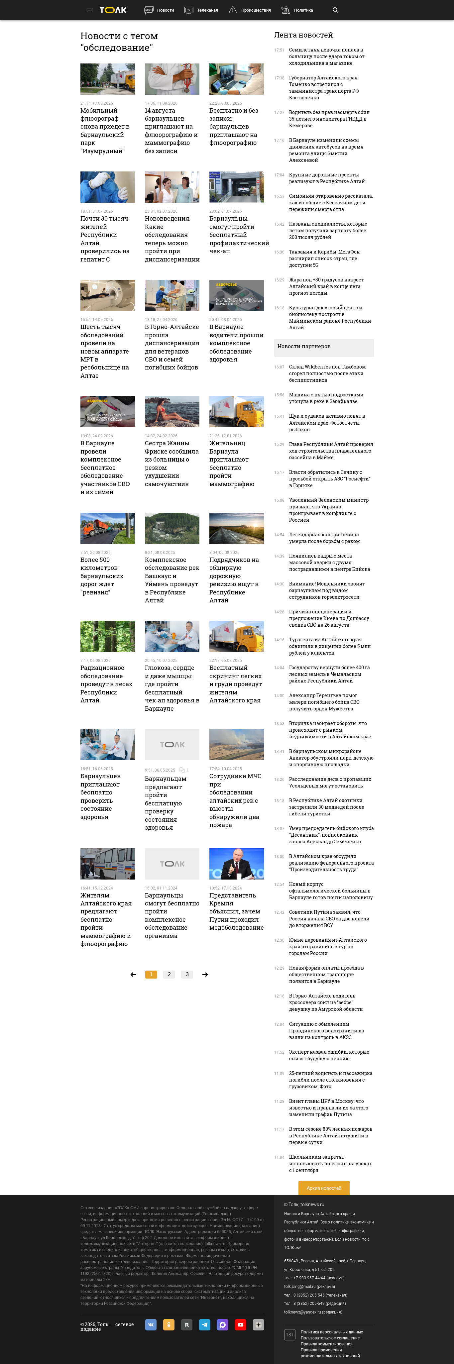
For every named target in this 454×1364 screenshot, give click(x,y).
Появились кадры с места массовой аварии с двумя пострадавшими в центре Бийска (329, 562)
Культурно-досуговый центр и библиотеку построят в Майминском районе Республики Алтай (330, 317)
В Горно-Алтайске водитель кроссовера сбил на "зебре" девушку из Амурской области (326, 1002)
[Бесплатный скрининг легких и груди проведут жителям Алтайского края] (236, 636)
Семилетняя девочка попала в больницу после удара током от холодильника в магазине (327, 56)
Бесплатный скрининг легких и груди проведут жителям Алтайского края (235, 684)
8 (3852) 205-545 (309, 1295)
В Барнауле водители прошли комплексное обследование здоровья (236, 343)
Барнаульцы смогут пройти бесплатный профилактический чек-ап (239, 234)
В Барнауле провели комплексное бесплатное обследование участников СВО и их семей (105, 467)
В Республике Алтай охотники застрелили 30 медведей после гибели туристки (326, 807)
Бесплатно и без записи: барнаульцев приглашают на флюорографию (233, 126)
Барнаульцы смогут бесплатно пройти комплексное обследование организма (172, 915)
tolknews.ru (312, 1204)
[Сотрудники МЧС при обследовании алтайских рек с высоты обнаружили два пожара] (236, 744)
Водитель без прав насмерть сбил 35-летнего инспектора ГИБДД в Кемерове (329, 119)
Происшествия (256, 10)
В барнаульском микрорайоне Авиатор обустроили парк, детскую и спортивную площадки (331, 758)
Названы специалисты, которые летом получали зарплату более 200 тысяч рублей (328, 230)
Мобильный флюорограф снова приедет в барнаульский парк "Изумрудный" (105, 130)
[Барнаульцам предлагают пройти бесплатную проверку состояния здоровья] (172, 744)
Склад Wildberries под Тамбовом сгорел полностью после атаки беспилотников (327, 373)
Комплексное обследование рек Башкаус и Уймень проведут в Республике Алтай (172, 580)
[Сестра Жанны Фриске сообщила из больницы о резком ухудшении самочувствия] (172, 411)
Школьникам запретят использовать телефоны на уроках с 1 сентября (330, 1163)
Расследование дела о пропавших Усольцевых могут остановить (330, 782)
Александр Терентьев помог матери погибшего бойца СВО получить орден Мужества (324, 702)
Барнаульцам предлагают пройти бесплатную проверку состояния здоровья (165, 803)
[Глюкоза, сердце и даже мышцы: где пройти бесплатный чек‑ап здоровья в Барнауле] (172, 636)
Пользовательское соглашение (330, 1338)
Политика (303, 10)
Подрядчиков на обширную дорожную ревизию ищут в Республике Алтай (234, 580)
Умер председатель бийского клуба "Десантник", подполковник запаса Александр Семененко (331, 835)
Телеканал (207, 10)
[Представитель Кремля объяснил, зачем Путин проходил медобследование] (236, 864)
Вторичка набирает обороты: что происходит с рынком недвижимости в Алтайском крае (330, 730)
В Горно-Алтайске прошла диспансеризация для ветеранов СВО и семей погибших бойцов (172, 347)
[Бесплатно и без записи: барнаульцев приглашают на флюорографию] (236, 79)
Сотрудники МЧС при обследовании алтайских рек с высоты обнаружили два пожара (235, 800)
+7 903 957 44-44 (309, 1278)
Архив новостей (324, 1188)
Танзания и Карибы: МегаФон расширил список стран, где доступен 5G (324, 258)
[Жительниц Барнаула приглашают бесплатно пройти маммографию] (236, 411)
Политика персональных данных (332, 1332)
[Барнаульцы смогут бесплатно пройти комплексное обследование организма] (172, 864)
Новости (165, 10)
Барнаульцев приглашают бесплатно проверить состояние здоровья (100, 796)
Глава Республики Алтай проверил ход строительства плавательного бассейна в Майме (331, 451)
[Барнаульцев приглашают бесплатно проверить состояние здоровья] (107, 744)
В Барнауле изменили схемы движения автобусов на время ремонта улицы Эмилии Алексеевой (326, 150)
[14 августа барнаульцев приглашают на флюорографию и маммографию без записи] (172, 79)
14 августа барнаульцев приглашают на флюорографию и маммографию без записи (171, 130)
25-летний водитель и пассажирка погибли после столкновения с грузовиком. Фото (331, 1080)
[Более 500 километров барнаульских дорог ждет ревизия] (107, 528)
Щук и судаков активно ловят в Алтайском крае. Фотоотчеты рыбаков (327, 422)
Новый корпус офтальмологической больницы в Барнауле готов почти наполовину (331, 890)
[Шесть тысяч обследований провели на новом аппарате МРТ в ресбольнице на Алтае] (107, 295)
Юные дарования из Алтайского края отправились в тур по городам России (328, 946)
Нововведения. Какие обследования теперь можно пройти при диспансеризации (172, 238)
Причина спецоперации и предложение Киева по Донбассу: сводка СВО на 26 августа (329, 618)
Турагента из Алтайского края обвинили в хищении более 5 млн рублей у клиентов (330, 646)
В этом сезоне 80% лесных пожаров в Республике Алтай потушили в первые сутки (331, 1135)
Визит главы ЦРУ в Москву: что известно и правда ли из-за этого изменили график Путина (328, 1107)
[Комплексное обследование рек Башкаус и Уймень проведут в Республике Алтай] (172, 528)
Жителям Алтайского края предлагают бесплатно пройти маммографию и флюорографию (106, 919)
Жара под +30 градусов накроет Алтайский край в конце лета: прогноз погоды (326, 286)
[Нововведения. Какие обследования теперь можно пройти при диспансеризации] (172, 187)
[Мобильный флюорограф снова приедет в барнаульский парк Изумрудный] (107, 79)
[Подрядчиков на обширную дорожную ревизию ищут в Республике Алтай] (236, 528)
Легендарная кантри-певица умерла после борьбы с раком (324, 537)
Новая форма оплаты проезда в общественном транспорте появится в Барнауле (326, 974)
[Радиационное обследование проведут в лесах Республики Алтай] (107, 636)
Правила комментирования (327, 1344)
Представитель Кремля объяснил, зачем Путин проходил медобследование (236, 911)
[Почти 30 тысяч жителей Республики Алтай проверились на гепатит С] (107, 187)
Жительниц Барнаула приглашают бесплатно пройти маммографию (232, 463)
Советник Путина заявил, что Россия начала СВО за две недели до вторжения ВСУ (329, 918)
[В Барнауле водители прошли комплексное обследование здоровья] (236, 295)
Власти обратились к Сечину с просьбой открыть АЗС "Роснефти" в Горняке (330, 478)
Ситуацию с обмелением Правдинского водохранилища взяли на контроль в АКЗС (326, 1030)
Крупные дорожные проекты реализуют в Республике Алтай (327, 177)
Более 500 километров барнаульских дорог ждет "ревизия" (101, 576)
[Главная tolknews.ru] (113, 10)
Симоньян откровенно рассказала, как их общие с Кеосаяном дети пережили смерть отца (331, 202)
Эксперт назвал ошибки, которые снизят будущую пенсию (329, 1055)
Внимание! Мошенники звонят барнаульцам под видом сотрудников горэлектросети (327, 590)
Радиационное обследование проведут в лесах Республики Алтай (106, 684)
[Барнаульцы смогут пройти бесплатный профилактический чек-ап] (236, 187)
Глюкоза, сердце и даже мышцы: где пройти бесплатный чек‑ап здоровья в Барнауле (172, 688)
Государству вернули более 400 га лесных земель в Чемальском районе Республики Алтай (329, 674)
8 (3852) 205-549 (309, 1303)
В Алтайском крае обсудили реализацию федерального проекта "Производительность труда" (331, 863)
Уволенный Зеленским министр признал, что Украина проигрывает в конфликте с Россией (329, 510)
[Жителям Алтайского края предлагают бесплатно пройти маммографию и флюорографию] (107, 864)
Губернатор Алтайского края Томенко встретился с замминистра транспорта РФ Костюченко (324, 87)
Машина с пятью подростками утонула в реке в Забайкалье (326, 397)
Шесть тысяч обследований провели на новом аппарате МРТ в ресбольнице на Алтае (104, 351)
